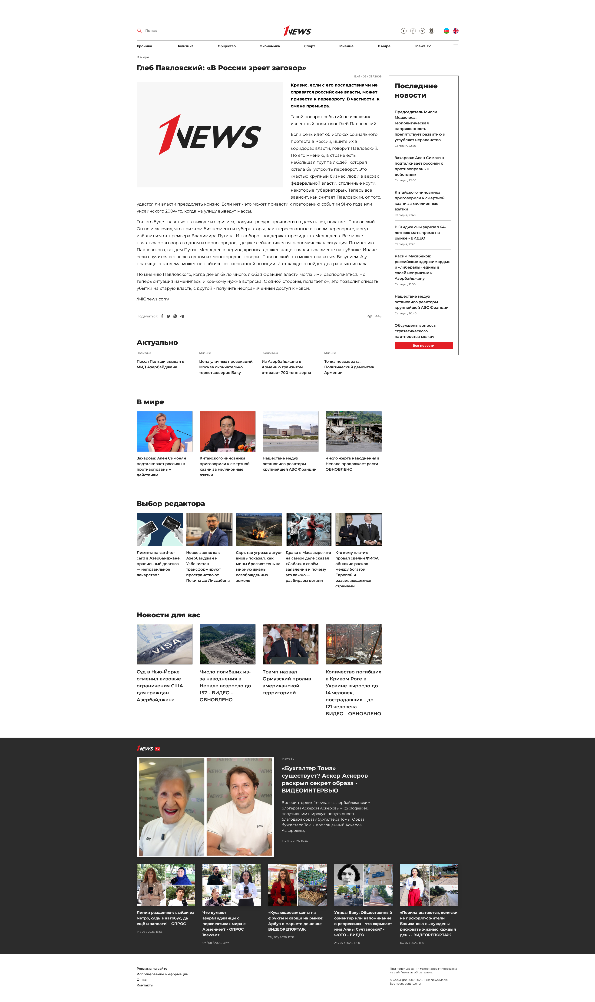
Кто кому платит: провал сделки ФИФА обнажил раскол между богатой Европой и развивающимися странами (357, 569)
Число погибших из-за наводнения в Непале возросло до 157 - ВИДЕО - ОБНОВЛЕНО (225, 685)
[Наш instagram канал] (431, 31)
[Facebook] (162, 316)
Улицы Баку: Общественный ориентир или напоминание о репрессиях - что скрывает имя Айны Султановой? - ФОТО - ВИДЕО (363, 923)
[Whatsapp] (175, 316)
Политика (184, 46)
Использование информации (162, 974)
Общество (227, 46)
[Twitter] (168, 316)
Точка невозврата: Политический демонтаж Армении (349, 367)
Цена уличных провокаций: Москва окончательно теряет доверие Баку (226, 367)
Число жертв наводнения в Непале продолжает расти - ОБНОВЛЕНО (353, 464)
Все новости (423, 345)
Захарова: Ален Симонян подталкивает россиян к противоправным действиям (161, 466)
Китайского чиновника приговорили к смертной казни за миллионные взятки (225, 466)
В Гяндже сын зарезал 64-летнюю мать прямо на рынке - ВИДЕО (420, 232)
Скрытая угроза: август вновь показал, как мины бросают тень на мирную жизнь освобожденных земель (259, 566)
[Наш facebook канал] (413, 31)
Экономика (270, 46)
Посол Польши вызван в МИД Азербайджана (160, 364)
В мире (384, 46)
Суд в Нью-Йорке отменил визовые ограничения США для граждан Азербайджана (160, 685)
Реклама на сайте (152, 968)
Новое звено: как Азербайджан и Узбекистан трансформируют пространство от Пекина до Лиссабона (208, 566)
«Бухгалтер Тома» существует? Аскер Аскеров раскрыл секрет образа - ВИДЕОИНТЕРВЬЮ (325, 779)
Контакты (145, 985)
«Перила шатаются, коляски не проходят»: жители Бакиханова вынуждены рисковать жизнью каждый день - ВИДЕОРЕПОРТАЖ (428, 923)
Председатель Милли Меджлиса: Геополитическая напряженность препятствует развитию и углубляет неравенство (420, 126)
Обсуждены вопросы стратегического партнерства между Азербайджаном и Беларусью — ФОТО (415, 336)
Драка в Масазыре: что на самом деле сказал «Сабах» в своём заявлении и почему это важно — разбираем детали (308, 566)
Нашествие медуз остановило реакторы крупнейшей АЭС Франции (290, 464)
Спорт (309, 46)
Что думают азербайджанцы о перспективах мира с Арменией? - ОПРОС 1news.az (223, 923)
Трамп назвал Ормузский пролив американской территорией (287, 682)
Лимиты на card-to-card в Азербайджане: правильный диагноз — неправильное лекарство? (159, 563)
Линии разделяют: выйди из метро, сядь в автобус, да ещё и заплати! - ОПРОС (165, 918)
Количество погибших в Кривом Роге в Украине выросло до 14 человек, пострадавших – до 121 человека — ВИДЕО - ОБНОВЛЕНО (353, 692)
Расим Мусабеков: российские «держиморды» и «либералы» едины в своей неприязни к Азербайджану (422, 267)
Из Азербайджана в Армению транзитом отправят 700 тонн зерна (286, 367)
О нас (141, 979)
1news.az (407, 972)
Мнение (346, 46)
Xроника (144, 46)
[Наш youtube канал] (404, 31)
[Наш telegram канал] (422, 31)
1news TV (423, 46)
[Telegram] (181, 316)
